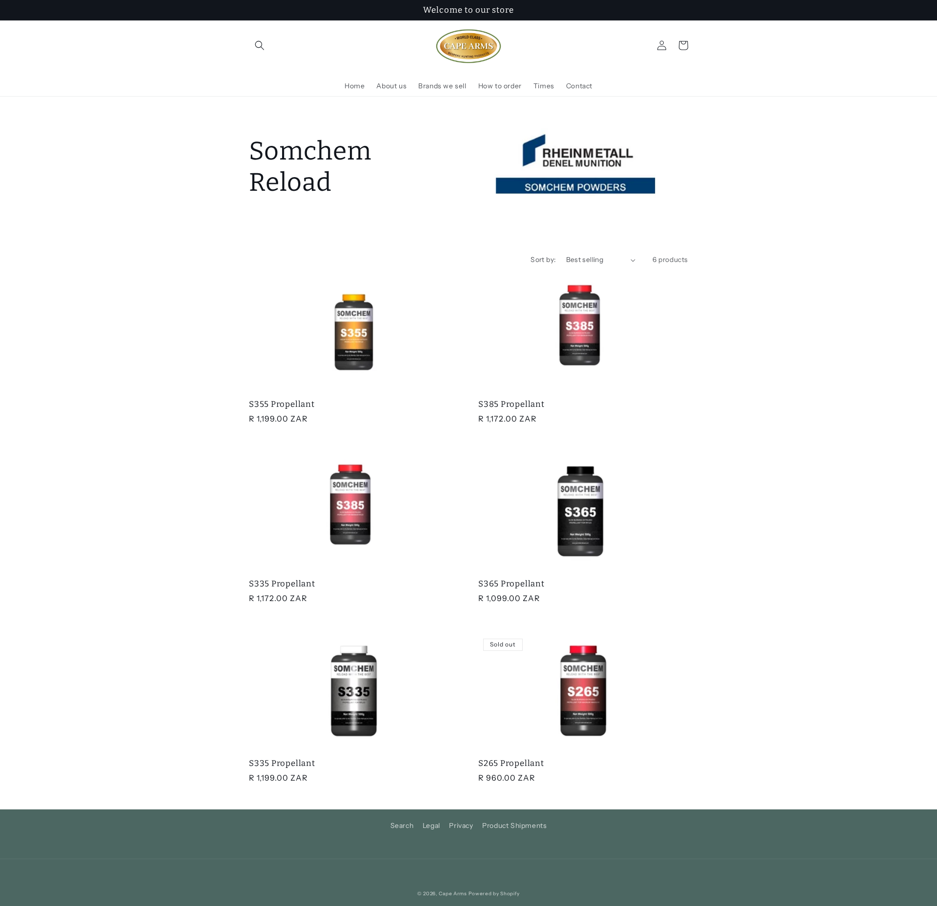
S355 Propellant (282, 404)
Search (402, 825)
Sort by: (543, 259)
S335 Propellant (282, 583)
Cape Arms (453, 893)
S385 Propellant (511, 404)
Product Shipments (514, 825)
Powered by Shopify (494, 893)
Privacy (461, 825)
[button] (259, 45)
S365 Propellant (511, 583)
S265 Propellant (511, 763)
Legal (431, 825)
